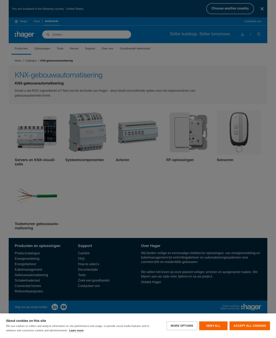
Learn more (76, 330)
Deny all (213, 325)
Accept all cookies (250, 325)
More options (182, 325)
